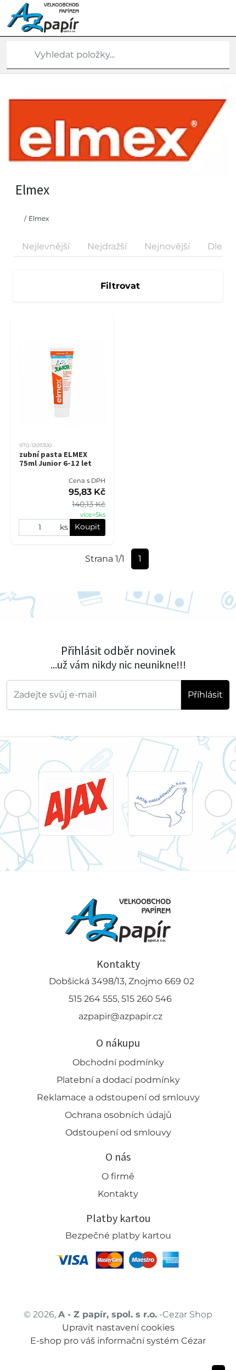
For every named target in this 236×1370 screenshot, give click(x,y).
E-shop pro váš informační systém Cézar (118, 1340)
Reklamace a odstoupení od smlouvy (118, 1097)
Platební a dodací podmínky (118, 1080)
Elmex (39, 218)
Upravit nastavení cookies (118, 1327)
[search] (15, 54)
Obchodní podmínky (118, 1062)
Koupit (87, 527)
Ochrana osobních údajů (118, 1115)
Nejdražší (107, 246)
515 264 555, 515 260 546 (120, 999)
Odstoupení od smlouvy (118, 1132)
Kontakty (118, 1194)
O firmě (118, 1176)
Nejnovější (167, 246)
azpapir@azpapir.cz (120, 1016)
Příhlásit (205, 694)
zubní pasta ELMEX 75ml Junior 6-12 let (55, 458)
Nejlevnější (46, 246)
